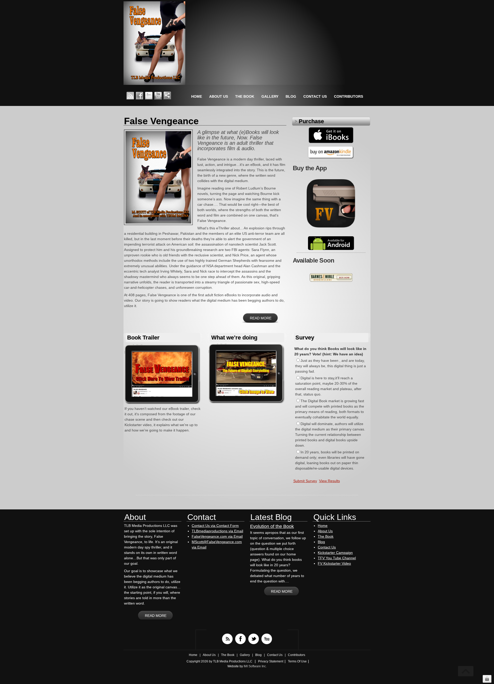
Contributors (296, 655)
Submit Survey (305, 481)
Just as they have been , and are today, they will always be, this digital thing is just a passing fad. (330, 365)
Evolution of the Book (272, 526)
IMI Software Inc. (255, 666)
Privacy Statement (270, 661)
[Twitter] (253, 639)
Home (323, 526)
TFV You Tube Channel (337, 558)
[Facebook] (240, 639)
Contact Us (327, 547)
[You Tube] (266, 639)
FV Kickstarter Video (334, 563)
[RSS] (227, 639)
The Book (325, 536)
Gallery (245, 655)
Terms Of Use (297, 661)
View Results (329, 481)
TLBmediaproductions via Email (217, 531)
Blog (321, 542)
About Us (325, 531)
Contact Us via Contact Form (215, 526)
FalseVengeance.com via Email (217, 536)
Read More (260, 318)
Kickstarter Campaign (335, 553)
